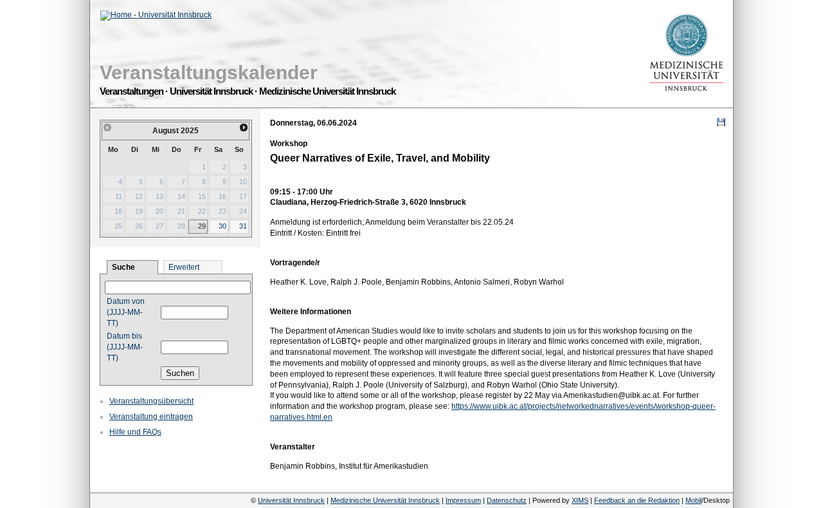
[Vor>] (244, 127)
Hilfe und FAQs (135, 432)
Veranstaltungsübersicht (151, 401)
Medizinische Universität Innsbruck (385, 500)
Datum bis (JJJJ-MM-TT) (125, 347)
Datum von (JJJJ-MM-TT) (126, 312)
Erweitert (183, 267)
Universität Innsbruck (291, 500)
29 (202, 226)
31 (243, 226)
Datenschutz (507, 500)
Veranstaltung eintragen (151, 416)
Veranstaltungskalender (209, 72)
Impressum (463, 500)
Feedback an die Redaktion (637, 500)
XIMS (580, 500)
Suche (123, 267)
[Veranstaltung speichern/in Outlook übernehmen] (721, 122)
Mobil (693, 500)
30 (222, 226)
